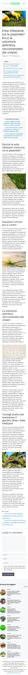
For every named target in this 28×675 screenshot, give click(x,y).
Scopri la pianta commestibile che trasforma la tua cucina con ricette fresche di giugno (14, 610)
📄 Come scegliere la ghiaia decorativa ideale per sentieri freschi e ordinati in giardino (12, 123)
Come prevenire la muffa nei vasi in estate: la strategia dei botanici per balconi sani (13, 619)
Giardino (6, 511)
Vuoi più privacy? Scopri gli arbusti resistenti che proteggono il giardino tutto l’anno (14, 637)
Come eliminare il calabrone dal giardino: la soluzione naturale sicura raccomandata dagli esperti (14, 646)
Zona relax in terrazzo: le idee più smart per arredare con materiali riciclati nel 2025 (14, 602)
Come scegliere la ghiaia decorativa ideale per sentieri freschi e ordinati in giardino (14, 593)
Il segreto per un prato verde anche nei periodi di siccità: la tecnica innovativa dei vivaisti (13, 628)
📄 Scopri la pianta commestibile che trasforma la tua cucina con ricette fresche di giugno (13, 135)
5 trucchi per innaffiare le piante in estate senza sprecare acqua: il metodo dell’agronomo (13, 654)
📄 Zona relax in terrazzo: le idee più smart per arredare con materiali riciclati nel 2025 (13, 129)
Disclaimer (10, 672)
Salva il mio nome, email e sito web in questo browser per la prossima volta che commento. (14, 568)
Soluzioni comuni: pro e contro (14, 68)
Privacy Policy (17, 672)
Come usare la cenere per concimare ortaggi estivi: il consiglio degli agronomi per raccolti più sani (13, 522)
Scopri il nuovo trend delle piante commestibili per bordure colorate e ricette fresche (12, 516)
